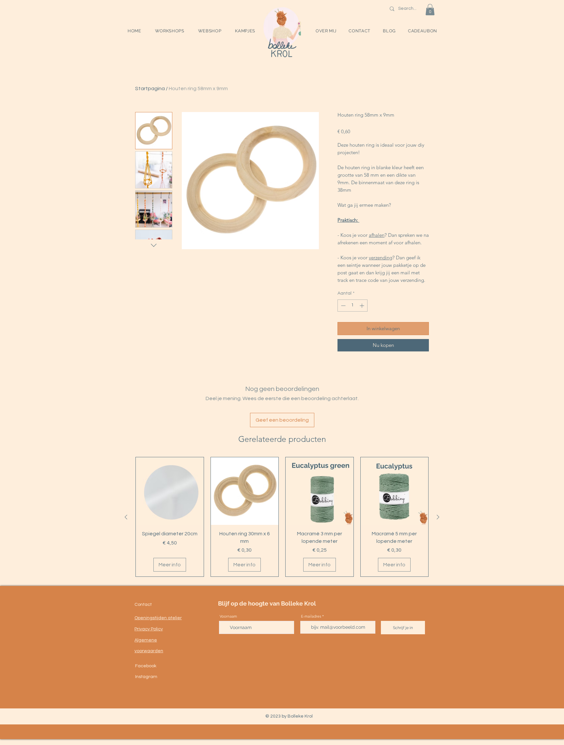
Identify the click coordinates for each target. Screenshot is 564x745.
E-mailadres (311, 616)
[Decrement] (342, 305)
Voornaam (228, 616)
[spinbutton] (352, 305)
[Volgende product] (438, 517)
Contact (143, 604)
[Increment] (362, 305)
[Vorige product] (126, 517)
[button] (169, 31)
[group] (282, 517)
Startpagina (150, 88)
